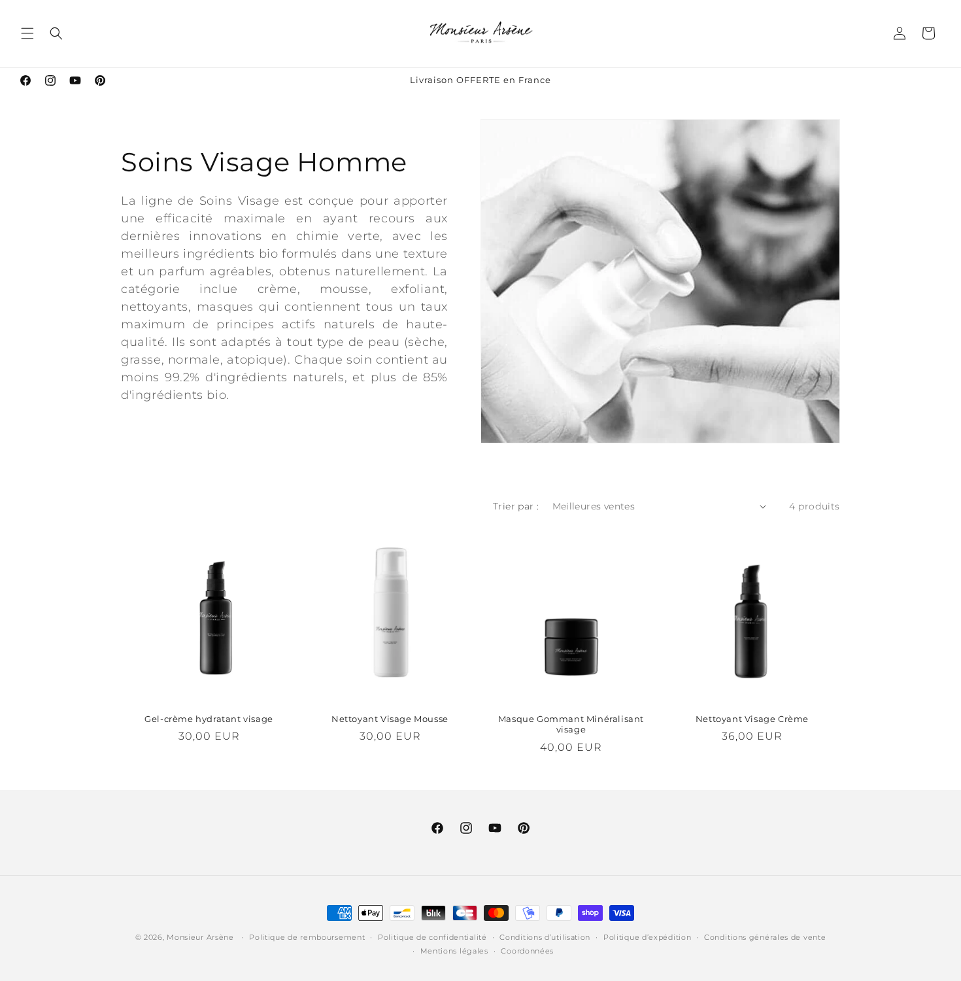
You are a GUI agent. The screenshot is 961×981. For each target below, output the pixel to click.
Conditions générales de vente (765, 937)
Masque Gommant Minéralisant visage (571, 724)
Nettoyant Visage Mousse (389, 719)
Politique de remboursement (307, 937)
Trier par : (516, 506)
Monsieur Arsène (200, 937)
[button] (27, 33)
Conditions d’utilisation (544, 937)
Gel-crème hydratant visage (208, 719)
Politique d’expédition (647, 937)
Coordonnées (527, 950)
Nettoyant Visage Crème (752, 719)
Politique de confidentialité (432, 937)
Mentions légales (454, 950)
